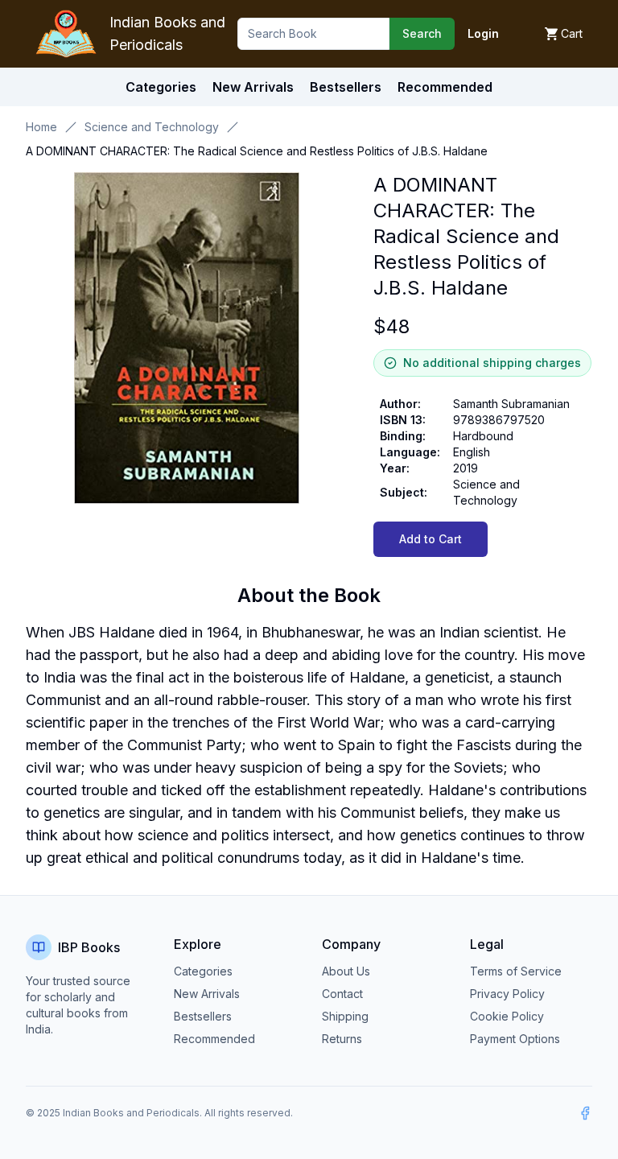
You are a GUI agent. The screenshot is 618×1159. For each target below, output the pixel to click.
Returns (342, 1039)
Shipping (345, 1016)
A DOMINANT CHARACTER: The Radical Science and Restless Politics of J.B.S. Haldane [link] (257, 151)
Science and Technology (151, 127)
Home (41, 127)
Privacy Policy (507, 993)
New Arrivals (207, 993)
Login (483, 33)
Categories (161, 87)
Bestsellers (203, 1016)
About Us (346, 971)
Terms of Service (516, 971)
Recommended (214, 1039)
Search (422, 33)
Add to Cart (430, 539)
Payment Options (515, 1039)
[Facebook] (585, 1113)
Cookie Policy (507, 1016)
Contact (342, 993)
